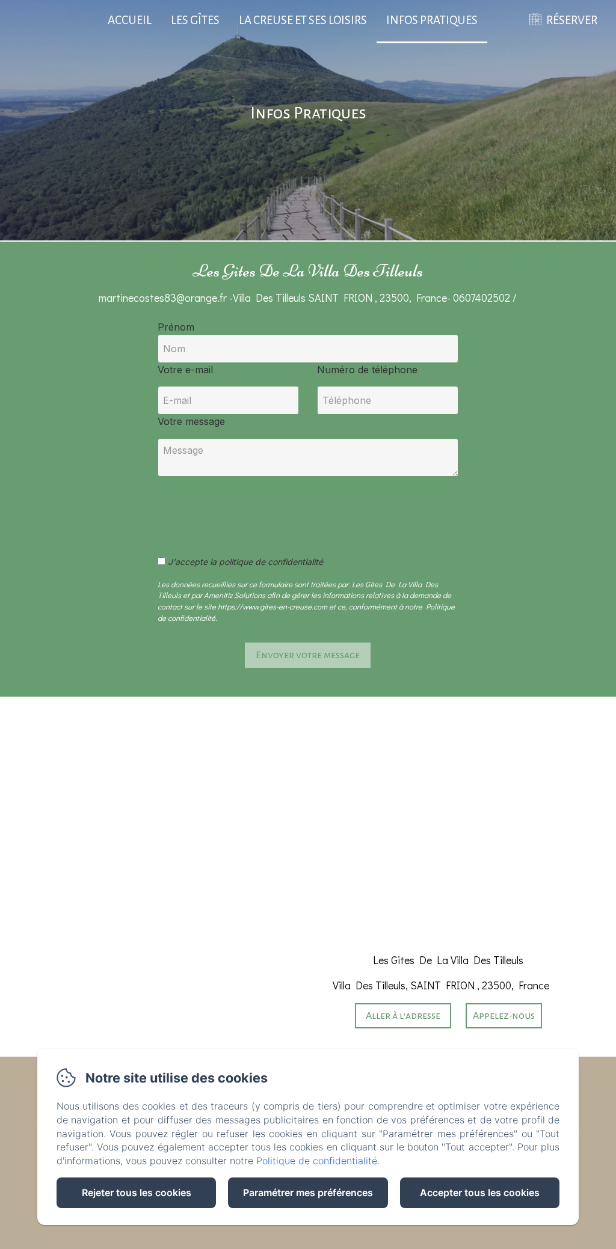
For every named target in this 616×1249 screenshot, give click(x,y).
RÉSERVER (571, 20)
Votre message (191, 421)
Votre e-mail (185, 370)
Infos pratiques (432, 20)
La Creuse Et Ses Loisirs (303, 20)
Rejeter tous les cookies (136, 1192)
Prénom (176, 327)
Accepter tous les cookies (480, 1192)
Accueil (130, 20)
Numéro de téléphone (367, 370)
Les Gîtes (195, 20)
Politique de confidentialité (316, 1161)
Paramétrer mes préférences (308, 1192)
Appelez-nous (504, 1015)
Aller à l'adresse (403, 1015)
